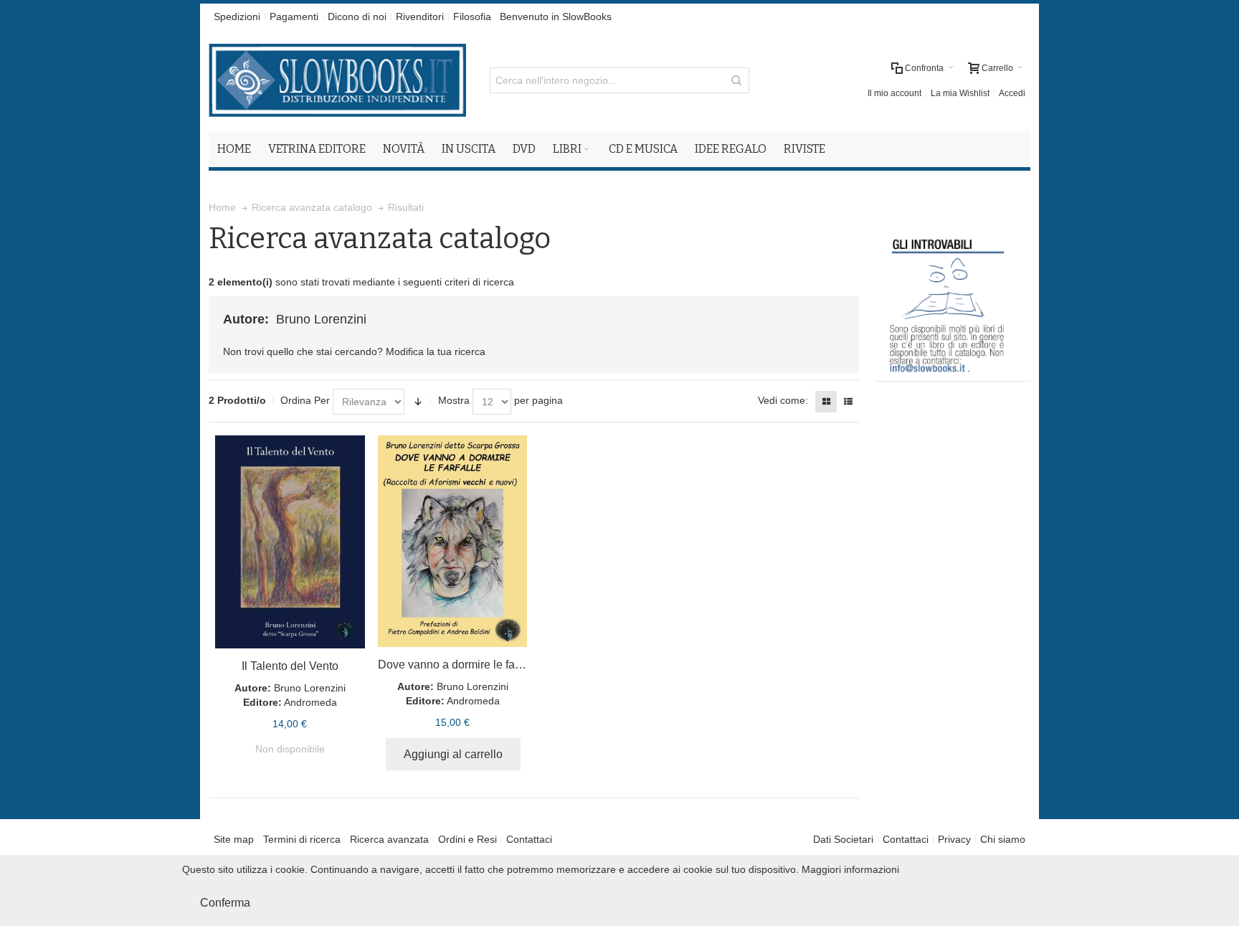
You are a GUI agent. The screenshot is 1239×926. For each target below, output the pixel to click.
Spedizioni (237, 16)
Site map (234, 839)
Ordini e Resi (467, 839)
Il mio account (894, 93)
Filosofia (472, 16)
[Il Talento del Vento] (290, 541)
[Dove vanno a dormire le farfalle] (453, 541)
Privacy (954, 839)
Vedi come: (783, 400)
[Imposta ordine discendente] (418, 401)
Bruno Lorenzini (310, 688)
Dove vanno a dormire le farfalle (459, 664)
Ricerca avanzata (389, 839)
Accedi (1012, 93)
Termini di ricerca (302, 839)
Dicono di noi (357, 16)
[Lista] (848, 401)
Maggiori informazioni (850, 869)
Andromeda (310, 702)
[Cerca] (736, 80)
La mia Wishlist (960, 93)
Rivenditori (420, 16)
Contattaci (529, 839)
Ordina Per (305, 400)
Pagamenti (294, 16)
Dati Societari (843, 839)
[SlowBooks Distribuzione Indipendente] (337, 80)
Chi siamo (1002, 839)
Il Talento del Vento (290, 666)
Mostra (454, 400)
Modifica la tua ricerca (435, 351)
